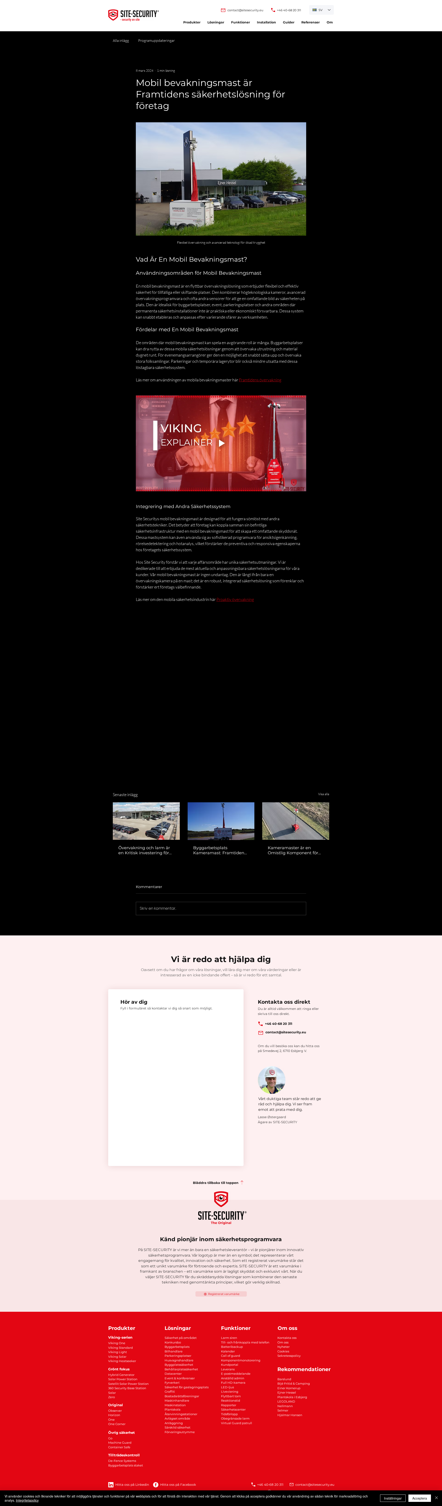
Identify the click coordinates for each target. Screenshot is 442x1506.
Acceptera (419, 1498)
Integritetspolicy (27, 1500)
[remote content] (221, 678)
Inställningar (393, 1498)
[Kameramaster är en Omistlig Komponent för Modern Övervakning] (295, 821)
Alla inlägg (121, 40)
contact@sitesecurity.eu (314, 1485)
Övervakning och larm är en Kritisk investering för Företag (144, 850)
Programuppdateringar (156, 40)
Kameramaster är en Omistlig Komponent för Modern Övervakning (293, 850)
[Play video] (221, 443)
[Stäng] (436, 1498)
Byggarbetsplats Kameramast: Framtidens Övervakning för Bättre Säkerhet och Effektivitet (219, 850)
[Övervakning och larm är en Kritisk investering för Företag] (146, 821)
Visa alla (323, 794)
